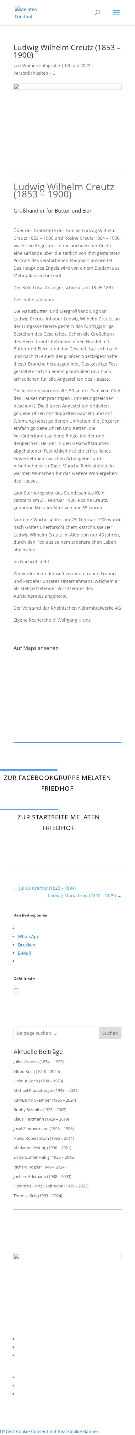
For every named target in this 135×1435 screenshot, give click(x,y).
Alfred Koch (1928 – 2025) (37, 1071)
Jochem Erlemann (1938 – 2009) (42, 1176)
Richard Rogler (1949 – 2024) (40, 1167)
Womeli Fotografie (41, 65)
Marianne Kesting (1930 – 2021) (42, 1148)
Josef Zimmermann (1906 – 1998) (44, 1128)
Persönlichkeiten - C (34, 73)
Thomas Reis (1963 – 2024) (38, 1195)
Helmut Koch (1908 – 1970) (38, 1081)
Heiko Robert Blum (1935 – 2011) (44, 1138)
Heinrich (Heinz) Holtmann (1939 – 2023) (51, 1186)
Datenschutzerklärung (41, 1347)
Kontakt (26, 1355)
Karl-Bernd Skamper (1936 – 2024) (45, 1100)
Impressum (30, 1339)
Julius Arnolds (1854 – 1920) (39, 1061)
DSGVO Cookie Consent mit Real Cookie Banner (49, 1431)
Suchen (110, 1033)
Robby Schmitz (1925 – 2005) (40, 1109)
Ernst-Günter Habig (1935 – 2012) (44, 1157)
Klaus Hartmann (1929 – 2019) (41, 1119)
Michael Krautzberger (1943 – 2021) (46, 1090)
